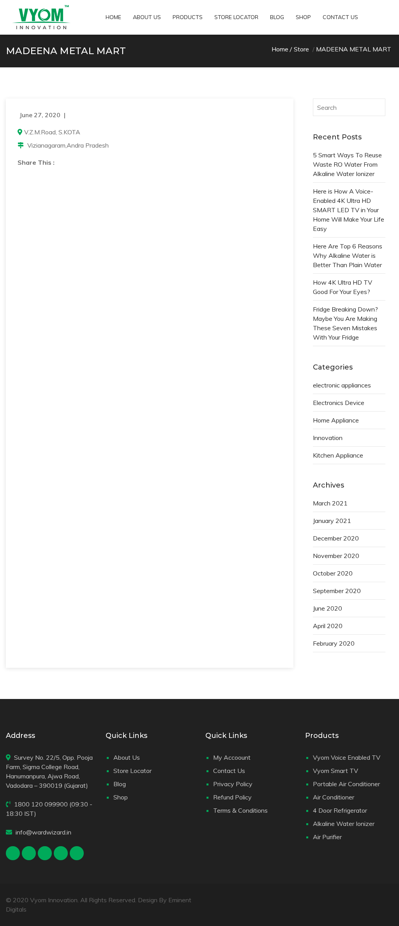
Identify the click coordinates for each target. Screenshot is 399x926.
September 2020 (337, 591)
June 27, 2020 (39, 115)
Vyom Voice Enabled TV (346, 757)
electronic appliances (342, 385)
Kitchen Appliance (338, 455)
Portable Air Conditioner (346, 784)
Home (113, 17)
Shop (303, 17)
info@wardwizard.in (43, 832)
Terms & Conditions (240, 810)
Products (188, 17)
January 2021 (332, 521)
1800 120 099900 (41, 804)
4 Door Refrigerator (340, 810)
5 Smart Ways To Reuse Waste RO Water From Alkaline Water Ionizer (347, 164)
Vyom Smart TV (335, 771)
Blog (277, 17)
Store (301, 49)
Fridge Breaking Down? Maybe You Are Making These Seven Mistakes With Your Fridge (345, 323)
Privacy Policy (232, 784)
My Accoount (232, 757)
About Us (147, 17)
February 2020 (334, 643)
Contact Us (340, 17)
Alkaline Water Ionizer (343, 823)
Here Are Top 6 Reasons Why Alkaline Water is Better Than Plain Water (347, 255)
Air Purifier (327, 837)
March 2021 (330, 503)
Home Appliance (336, 420)
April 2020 (328, 626)
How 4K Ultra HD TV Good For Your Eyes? (342, 287)
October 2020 (333, 573)
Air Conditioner (333, 797)
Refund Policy (232, 797)
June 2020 (327, 608)
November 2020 (336, 556)
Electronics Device (338, 403)
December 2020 (336, 538)
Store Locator (236, 17)
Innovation (328, 438)
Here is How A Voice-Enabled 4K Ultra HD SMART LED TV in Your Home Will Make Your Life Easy (348, 209)
